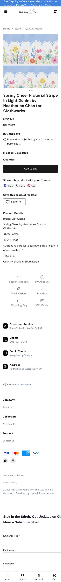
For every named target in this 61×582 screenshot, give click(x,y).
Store (17, 28)
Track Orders (19, 293)
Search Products (19, 281)
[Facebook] (5, 460)
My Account (42, 281)
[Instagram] (13, 460)
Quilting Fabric (33, 28)
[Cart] (55, 11)
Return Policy (10, 482)
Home (6, 28)
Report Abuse (46, 493)
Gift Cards (42, 305)
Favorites (42, 293)
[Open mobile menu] (6, 11)
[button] (14, 202)
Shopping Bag (19, 305)
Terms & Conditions (13, 475)
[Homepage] (30, 11)
